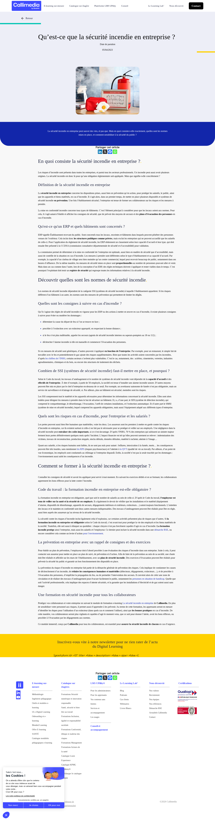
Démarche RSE (155, 708)
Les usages (95, 717)
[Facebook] (110, 151)
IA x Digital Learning (41, 712)
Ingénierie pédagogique (41, 699)
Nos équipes (154, 699)
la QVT (123, 449)
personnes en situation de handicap (148, 579)
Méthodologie (37, 694)
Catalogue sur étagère (79, 6)
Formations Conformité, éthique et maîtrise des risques (71, 733)
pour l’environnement (93, 533)
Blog (122, 691)
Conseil (124, 6)
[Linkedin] (100, 151)
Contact (196, 5)
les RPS (80, 449)
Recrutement (154, 695)
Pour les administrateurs (100, 691)
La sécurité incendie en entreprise (138, 603)
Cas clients (124, 699)
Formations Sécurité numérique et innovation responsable (71, 698)
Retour (29, 18)
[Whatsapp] (115, 151)
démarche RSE (161, 530)
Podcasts (123, 695)
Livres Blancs (125, 708)
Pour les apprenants (99, 695)
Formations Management (71, 743)
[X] (105, 151)
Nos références (155, 704)
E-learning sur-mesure (54, 6)
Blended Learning (39, 725)
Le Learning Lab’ (156, 6)
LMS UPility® (98, 683)
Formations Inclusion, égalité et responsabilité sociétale (71, 720)
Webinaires (124, 704)
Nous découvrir (176, 6)
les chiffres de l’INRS (55, 358)
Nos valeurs (154, 691)
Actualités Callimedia (158, 713)
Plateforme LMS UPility (105, 6)
